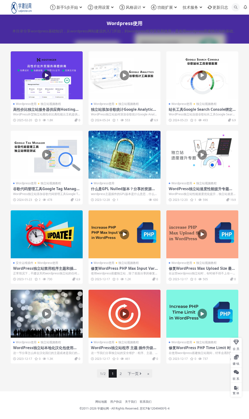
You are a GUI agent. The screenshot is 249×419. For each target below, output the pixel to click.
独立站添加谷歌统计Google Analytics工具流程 (123, 111)
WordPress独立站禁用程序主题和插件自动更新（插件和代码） (45, 270)
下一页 (133, 373)
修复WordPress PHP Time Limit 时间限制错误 (201, 349)
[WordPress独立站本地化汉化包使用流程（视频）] (47, 314)
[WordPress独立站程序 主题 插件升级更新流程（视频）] (124, 314)
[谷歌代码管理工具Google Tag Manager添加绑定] (47, 155)
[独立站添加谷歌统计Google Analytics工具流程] (124, 75)
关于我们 (131, 402)
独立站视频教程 (51, 104)
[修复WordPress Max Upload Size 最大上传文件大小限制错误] (202, 234)
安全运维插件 (24, 263)
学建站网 (103, 408)
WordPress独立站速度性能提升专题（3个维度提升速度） (202, 191)
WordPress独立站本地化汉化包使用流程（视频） (45, 349)
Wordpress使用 (26, 104)
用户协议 (116, 402)
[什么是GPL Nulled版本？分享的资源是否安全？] (124, 155)
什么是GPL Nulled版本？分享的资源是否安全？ (123, 191)
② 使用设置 (99, 7)
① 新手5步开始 (64, 7)
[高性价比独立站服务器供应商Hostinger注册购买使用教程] (47, 75)
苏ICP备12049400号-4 (154, 408)
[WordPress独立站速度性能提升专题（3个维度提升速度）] (202, 155)
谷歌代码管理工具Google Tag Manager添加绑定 (46, 191)
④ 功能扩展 (162, 7)
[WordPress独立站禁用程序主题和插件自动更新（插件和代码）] (47, 234)
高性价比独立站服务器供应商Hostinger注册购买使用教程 (46, 111)
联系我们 (145, 402)
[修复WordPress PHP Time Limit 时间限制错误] (202, 314)
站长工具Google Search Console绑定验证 (200, 111)
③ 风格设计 (130, 7)
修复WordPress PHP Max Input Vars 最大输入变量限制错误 (124, 270)
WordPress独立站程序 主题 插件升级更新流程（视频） (124, 349)
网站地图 (101, 402)
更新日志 (220, 7)
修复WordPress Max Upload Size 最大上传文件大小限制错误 (202, 270)
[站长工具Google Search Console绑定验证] (202, 75)
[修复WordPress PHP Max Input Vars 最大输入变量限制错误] (124, 234)
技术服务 (190, 7)
